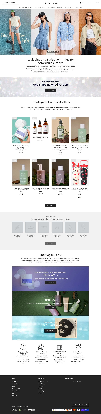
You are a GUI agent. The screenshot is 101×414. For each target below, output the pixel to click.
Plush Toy (69, 7)
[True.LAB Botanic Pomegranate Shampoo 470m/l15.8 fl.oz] (40, 172)
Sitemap (14, 395)
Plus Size (40, 386)
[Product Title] (17, 227)
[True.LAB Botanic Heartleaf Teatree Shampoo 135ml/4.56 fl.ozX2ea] (80, 130)
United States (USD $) (9, 3)
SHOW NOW (50, 331)
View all (50, 205)
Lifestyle (78, 7)
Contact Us (15, 384)
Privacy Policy (16, 388)
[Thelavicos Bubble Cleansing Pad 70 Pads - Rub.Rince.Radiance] (21, 130)
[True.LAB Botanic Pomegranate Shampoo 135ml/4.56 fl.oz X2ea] (60, 172)
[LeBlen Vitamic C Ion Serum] (40, 125)
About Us (15, 381)
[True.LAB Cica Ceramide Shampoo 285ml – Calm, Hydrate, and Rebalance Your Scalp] (60, 130)
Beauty (60, 7)
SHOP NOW (50, 90)
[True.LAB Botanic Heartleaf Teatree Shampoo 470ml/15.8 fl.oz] (21, 172)
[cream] (81, 197)
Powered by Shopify (24, 406)
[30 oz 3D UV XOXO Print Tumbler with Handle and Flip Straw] (80, 172)
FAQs (13, 393)
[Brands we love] (50, 32)
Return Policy (16, 391)
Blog (13, 386)
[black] (79, 197)
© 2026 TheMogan (16, 406)
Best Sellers (40, 7)
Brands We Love (42, 381)
